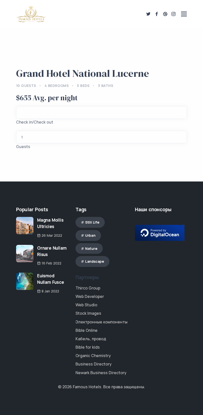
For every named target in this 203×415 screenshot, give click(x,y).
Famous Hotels (87, 386)
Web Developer (90, 296)
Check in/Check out (34, 122)
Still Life (92, 222)
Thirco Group (88, 288)
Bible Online (87, 330)
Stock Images (88, 313)
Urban (90, 235)
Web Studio (86, 305)
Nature (91, 248)
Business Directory (94, 364)
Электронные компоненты (101, 322)
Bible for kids (88, 347)
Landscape (94, 261)
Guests (23, 146)
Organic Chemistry (93, 355)
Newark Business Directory (101, 372)
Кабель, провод (91, 338)
